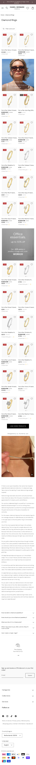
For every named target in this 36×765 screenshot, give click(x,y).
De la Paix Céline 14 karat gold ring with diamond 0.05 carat (9, 110)
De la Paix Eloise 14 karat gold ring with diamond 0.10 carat (9, 307)
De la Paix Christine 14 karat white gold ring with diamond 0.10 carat (26, 280)
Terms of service (6, 720)
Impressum (29, 723)
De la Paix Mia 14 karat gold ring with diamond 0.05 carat (8, 193)
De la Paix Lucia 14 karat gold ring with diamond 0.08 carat (9, 360)
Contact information (19, 723)
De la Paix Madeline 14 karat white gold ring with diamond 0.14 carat (9, 332)
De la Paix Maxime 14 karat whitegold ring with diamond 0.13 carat (26, 414)
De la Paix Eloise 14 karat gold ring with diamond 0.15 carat (25, 138)
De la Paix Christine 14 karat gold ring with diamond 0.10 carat (24, 332)
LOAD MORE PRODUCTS (18, 426)
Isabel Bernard (10, 751)
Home (2, 15)
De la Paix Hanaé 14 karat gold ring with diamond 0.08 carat (9, 280)
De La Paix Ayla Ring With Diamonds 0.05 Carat (25, 110)
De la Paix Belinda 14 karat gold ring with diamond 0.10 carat (26, 50)
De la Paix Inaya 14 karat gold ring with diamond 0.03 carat (25, 193)
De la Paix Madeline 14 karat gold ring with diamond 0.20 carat (8, 165)
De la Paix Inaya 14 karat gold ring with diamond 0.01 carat (9, 219)
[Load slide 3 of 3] (19, 655)
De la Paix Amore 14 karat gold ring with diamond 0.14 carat (26, 386)
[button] (2, 8)
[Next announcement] (32, 2)
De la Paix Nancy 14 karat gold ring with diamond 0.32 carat (9, 50)
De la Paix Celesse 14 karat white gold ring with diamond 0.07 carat (26, 165)
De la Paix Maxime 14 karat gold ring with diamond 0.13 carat (26, 219)
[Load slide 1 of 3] (17, 655)
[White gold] (11, 143)
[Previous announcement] (4, 2)
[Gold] (9, 116)
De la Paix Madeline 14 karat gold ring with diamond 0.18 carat (24, 360)
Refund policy (26, 720)
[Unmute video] (32, 474)
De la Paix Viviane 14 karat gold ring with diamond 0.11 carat (26, 307)
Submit (30, 675)
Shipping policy (7, 723)
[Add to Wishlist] (14, 34)
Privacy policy (16, 720)
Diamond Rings (10, 15)
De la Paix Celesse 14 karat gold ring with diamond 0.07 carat (9, 138)
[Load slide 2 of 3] (18, 655)
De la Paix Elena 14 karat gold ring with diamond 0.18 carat (9, 414)
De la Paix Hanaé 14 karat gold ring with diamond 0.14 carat (9, 386)
